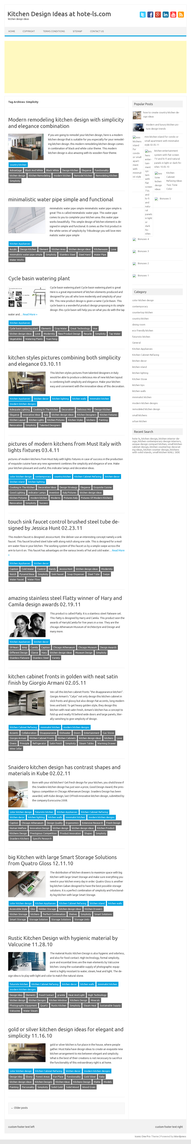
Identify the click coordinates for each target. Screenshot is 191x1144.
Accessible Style (18, 909)
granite (61, 995)
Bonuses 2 (143, 263)
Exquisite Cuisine (103, 487)
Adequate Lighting (20, 409)
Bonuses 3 (143, 251)
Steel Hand (85, 254)
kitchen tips (138, 385)
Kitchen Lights (36, 420)
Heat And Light (76, 995)
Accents (14, 733)
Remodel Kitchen (83, 175)
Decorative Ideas (47, 487)
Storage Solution (38, 919)
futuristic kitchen (44, 812)
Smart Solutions (103, 914)
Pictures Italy (71, 497)
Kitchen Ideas (63, 1082)
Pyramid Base (27, 574)
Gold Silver (90, 1076)
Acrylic (13, 249)
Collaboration (29, 733)
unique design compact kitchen (149, 444)
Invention (54, 492)
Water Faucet (17, 579)
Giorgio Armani (18, 738)
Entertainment (91, 733)
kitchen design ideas (80, 249)
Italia (101, 1076)
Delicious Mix (84, 409)
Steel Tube (94, 574)
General (136, 342)
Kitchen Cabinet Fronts (42, 738)
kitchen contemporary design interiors (159, 441)
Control (41, 569)
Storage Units (82, 919)
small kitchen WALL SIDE (166, 452)
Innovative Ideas (31, 414)
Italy (46, 414)
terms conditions (54, 31)
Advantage (16, 170)
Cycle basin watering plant (39, 278)
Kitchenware (101, 249)
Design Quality (54, 823)
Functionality (102, 170)
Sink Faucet (57, 574)
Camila (34, 647)
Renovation (16, 425)
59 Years (14, 647)
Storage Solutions (61, 919)
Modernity (49, 333)
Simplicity (15, 180)
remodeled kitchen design (146, 409)
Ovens (13, 743)
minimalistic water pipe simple (26, 254)
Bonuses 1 (143, 275)
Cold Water (28, 569)
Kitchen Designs (37, 1000)
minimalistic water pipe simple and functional (60, 199)
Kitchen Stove (139, 379)
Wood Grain (88, 1087)
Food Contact (46, 995)
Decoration (68, 409)
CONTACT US (97, 31)
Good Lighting (17, 492)
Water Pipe (100, 254)
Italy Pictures (69, 492)
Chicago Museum (87, 647)
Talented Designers (49, 425)
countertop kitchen (142, 312)
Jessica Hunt (66, 569)
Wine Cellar (16, 748)
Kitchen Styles (75, 420)
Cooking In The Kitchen (45, 409)
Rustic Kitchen (58, 1005)
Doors (77, 733)
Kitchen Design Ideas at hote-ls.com (59, 13)
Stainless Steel (67, 254)
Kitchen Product (106, 828)
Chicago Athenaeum (64, 647)
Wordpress (180, 1136)
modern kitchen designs (23, 404)
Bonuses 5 (165, 198)
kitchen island (17, 481)
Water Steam (30, 1010)
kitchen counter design (156, 449)
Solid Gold (57, 1087)
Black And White (34, 170)
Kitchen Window (58, 1000)
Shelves (73, 914)
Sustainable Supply (110, 1005)
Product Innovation (70, 833)
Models (108, 1082)
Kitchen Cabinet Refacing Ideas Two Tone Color (174, 180)
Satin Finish (56, 743)
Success (43, 503)
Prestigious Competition (43, 833)
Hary (44, 652)
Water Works (17, 259)
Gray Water (61, 328)
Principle (24, 743)
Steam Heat (90, 1005)
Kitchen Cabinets (67, 738)
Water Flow (33, 579)
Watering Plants (34, 339)
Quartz (44, 1005)
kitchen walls (79, 398)
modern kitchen (62, 175)
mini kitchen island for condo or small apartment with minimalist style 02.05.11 (162, 140)
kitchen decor (41, 398)
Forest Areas (43, 1076)
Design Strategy (68, 487)
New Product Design (69, 333)
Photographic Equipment (23, 1005)
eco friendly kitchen (142, 330)
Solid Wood (72, 1087)
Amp (24, 647)
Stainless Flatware (19, 657)
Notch (13, 574)
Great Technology (80, 328)
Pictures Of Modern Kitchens (96, 497)
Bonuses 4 (143, 239)
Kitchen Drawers (93, 909)
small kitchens (139, 415)
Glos (32, 909)
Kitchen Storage (18, 914)
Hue (95, 328)
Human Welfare (18, 828)
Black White (52, 170)
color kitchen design (21, 476)
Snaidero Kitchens (19, 838)
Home (11, 31)
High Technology (97, 995)
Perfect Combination (54, 914)
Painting (103, 420)
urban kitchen (139, 421)
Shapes (88, 833)
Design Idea (16, 995)
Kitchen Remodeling (39, 175)
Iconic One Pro (143, 1136)
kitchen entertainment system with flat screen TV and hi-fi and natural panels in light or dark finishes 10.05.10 (168, 158)
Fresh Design (113, 823)
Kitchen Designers (86, 414)
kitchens (91, 420)
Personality (28, 1087)
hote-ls (136, 438)
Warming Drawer (106, 743)
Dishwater (65, 733)
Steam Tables (86, 743)
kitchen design (17, 175)
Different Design (19, 652)
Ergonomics (72, 823)
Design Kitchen (70, 170)
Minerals (95, 1000)
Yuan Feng (51, 339)
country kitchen (18, 164)
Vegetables (16, 339)
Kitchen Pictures (56, 420)
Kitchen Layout (18, 420)
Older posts (19, 1107)
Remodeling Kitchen (106, 175)
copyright (29, 31)
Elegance (86, 170)
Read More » (30, 314)
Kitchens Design (18, 833)
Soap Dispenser (75, 574)
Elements (46, 328)
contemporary (43, 476)
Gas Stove (108, 733)
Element (44, 249)
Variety (56, 657)
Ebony (29, 1076)
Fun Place (58, 1076)
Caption (14, 569)
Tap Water (114, 333)
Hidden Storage (47, 909)
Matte (97, 1082)
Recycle (88, 333)
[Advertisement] (95, 67)
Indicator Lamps (37, 492)
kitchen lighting (60, 398)
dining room (138, 324)
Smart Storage (18, 919)
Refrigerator (39, 743)
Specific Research (42, 838)
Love (113, 249)
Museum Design (84, 652)
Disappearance (48, 733)
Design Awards (108, 647)
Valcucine (15, 1010)
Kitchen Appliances (20, 243)
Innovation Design (39, 828)
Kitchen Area (58, 249)
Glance (34, 652)
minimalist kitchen (99, 398)
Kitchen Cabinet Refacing (87, 476)
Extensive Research (92, 823)
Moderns (55, 497)
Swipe (106, 574)
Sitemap (77, 31)
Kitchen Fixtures (108, 414)
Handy (52, 569)
